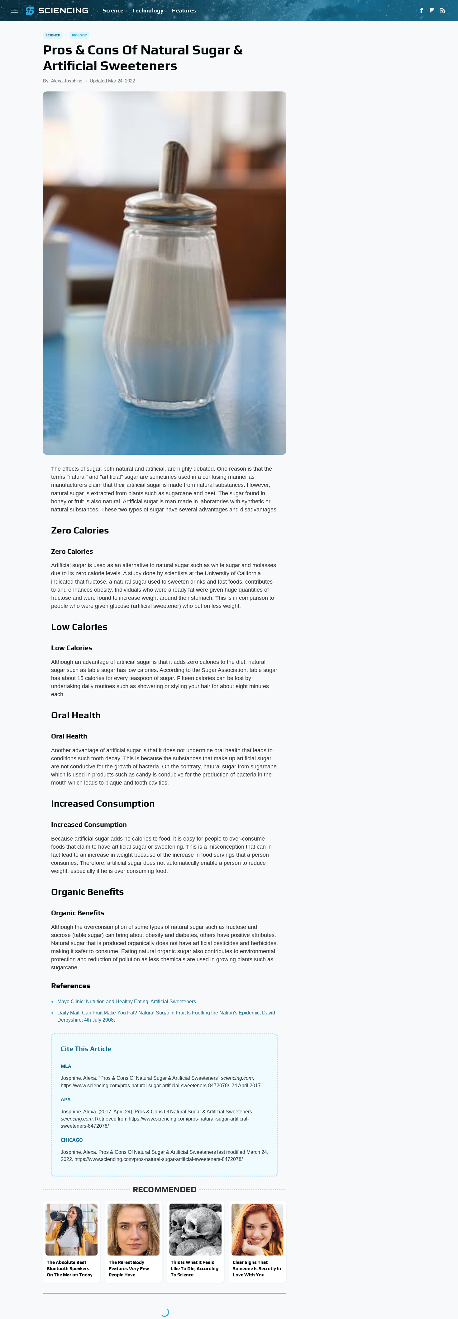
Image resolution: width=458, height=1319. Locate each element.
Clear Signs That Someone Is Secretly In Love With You (257, 1269)
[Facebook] (421, 10)
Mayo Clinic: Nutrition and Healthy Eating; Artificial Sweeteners (126, 1001)
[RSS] (442, 10)
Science (113, 10)
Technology (148, 10)
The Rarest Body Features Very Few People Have (129, 1269)
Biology (79, 35)
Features (184, 10)
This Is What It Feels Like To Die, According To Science (194, 1269)
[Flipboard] (432, 10)
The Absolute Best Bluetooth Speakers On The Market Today (70, 1269)
